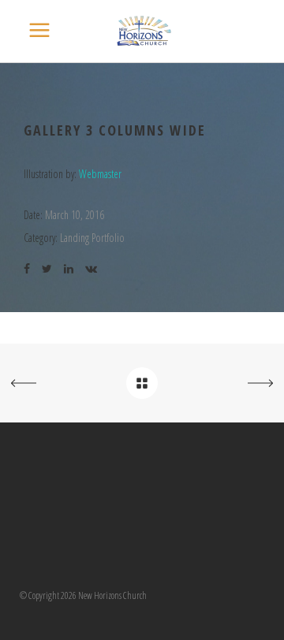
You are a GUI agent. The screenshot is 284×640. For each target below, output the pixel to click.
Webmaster (100, 173)
